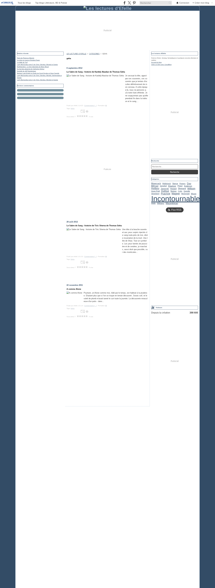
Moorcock (156, 183)
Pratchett (165, 194)
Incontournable (175, 198)
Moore (193, 194)
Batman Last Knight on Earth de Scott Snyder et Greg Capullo (38, 73)
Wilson (191, 188)
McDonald (185, 194)
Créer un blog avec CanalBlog (161, 64)
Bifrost (154, 186)
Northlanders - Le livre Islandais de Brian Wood (33, 67)
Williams (160, 203)
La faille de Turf (22, 62)
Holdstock (166, 184)
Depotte (187, 191)
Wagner (176, 194)
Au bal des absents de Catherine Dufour (30, 69)
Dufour (165, 191)
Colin (180, 191)
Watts (153, 203)
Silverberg (155, 194)
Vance (175, 184)
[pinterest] (134, 3)
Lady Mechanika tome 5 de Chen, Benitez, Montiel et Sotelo (37, 64)
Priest (180, 186)
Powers (182, 184)
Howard (173, 189)
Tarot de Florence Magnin (25, 58)
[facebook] (124, 3)
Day (189, 183)
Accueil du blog (156, 62)
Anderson (188, 186)
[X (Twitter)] (129, 3)
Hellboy (155, 188)
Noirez (174, 191)
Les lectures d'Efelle (76, 54)
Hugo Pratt (155, 191)
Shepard (182, 189)
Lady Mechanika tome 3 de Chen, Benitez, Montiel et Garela (37, 80)
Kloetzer (172, 186)
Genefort (163, 186)
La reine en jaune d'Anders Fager (28, 60)
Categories (94, 54)
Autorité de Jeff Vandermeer (26, 71)
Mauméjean (172, 203)
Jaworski (165, 189)
